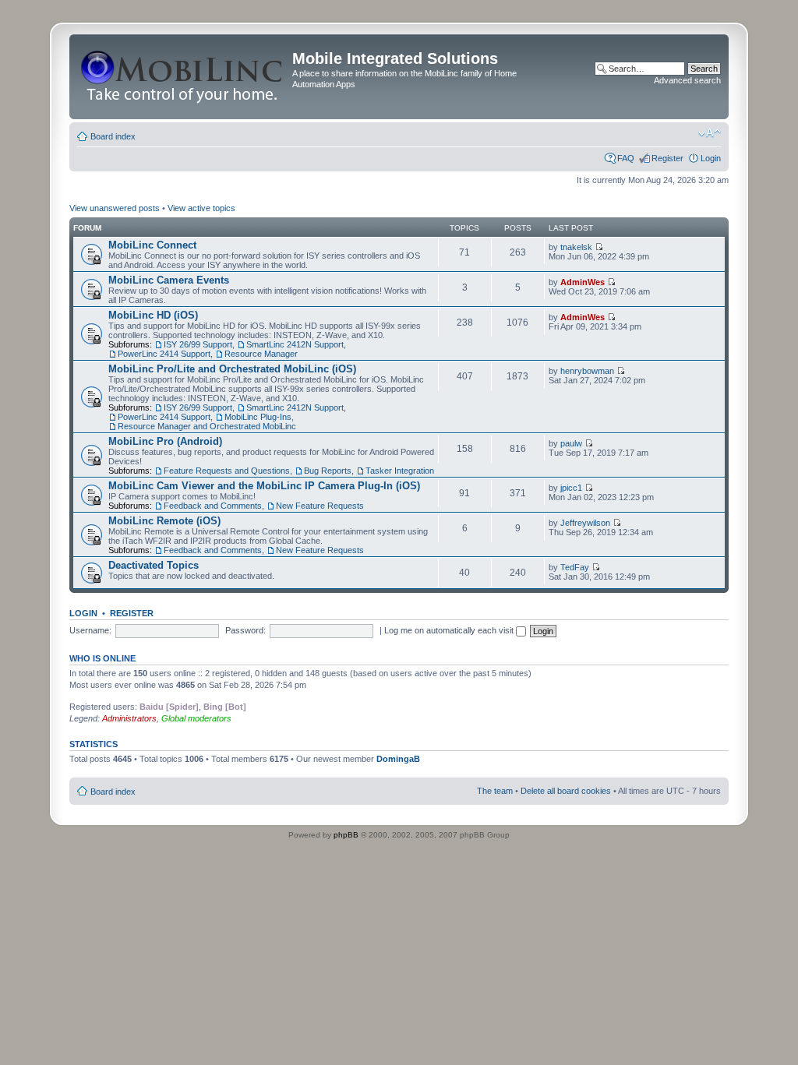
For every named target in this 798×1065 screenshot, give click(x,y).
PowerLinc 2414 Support (164, 353)
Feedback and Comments (213, 505)
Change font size (709, 133)
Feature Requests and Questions (227, 470)
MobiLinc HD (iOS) (153, 315)
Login (711, 158)
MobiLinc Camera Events (168, 280)
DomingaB (398, 758)
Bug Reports (327, 470)
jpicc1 (571, 487)
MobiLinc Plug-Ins (257, 416)
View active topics (201, 208)
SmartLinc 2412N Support (295, 344)
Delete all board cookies (566, 790)
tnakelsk (576, 247)
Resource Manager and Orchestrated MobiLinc (207, 426)
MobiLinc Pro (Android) (165, 441)
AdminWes (582, 282)
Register (667, 158)
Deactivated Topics (153, 565)
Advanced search (687, 80)
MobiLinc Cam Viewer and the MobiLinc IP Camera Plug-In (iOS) (264, 486)
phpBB (346, 834)
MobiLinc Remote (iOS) (164, 521)
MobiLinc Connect (152, 245)
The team (495, 790)
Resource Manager (261, 353)
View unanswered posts (114, 208)
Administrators (129, 718)
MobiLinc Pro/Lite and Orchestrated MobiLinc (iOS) (232, 369)
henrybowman (587, 371)
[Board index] (182, 76)
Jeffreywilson (585, 522)
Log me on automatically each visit (450, 630)
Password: (245, 630)
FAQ (625, 158)
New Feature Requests (320, 505)
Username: (90, 630)
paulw (571, 443)
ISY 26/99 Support (198, 344)
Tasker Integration (399, 470)
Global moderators (196, 718)
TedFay (574, 567)
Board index (113, 136)
